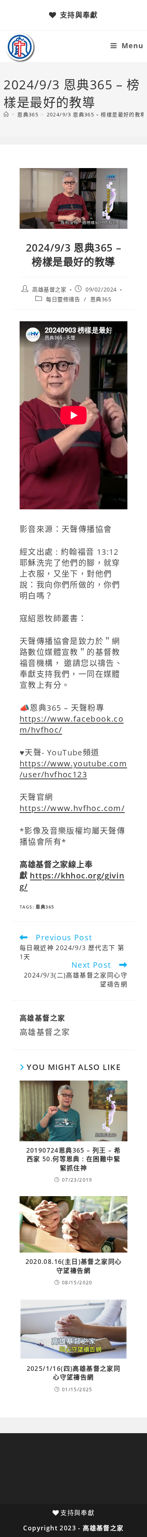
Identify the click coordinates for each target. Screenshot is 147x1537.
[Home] (6, 114)
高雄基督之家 (49, 289)
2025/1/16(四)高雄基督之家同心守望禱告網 (74, 1372)
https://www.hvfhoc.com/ (72, 808)
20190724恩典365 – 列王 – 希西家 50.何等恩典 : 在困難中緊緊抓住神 (73, 1159)
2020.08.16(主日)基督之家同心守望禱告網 (73, 1265)
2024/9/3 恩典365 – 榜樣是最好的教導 (96, 114)
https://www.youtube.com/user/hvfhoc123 (73, 769)
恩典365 (101, 299)
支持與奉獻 (79, 15)
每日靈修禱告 (63, 299)
